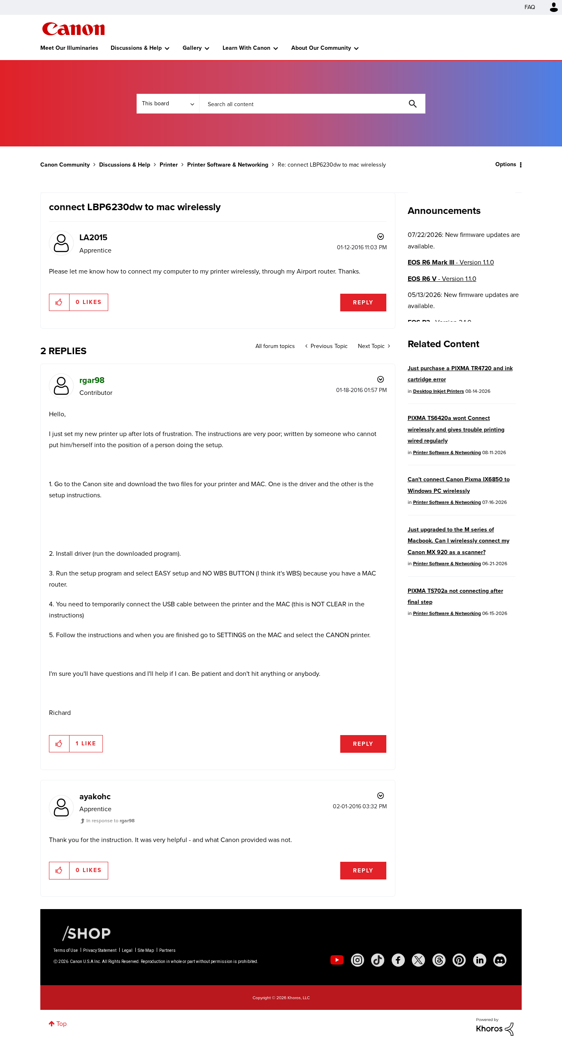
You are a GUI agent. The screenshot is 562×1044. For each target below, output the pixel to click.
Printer (169, 164)
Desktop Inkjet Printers (438, 391)
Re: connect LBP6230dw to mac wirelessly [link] (332, 164)
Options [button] (505, 164)
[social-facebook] (398, 960)
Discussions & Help (136, 48)
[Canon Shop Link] (82, 933)
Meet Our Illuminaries (69, 48)
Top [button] (61, 1023)
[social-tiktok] (377, 960)
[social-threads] (439, 960)
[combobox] (312, 104)
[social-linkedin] (479, 960)
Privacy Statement (99, 950)
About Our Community (321, 48)
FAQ (530, 7)
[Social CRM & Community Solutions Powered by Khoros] (494, 1026)
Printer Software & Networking (227, 164)
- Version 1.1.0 (451, 262)
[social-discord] (499, 960)
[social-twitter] (418, 960)
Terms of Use (65, 950)
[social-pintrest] (459, 960)
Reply (363, 302)
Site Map (146, 950)
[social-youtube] (337, 960)
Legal (127, 950)
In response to (110, 820)
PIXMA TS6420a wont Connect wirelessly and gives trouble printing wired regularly (456, 429)
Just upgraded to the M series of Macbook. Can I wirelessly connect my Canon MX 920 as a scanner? (458, 541)
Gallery (192, 48)
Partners (167, 950)
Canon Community (73, 29)
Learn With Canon (246, 48)
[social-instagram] (357, 960)
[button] (59, 302)
